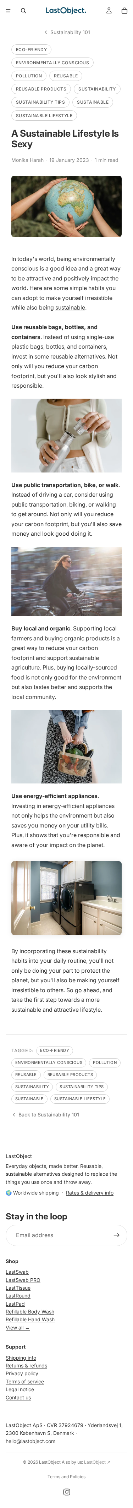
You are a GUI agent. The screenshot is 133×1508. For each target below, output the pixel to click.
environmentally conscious (52, 62)
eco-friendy (31, 49)
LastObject (50, 1462)
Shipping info (21, 1358)
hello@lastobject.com (30, 1441)
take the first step (34, 999)
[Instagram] (66, 1492)
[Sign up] (116, 1235)
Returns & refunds (26, 1365)
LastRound (18, 1296)
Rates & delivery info (89, 1193)
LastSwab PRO (23, 1280)
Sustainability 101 (70, 32)
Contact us (18, 1397)
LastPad (15, 1304)
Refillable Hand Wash (30, 1320)
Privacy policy (22, 1374)
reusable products (41, 89)
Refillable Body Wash (30, 1312)
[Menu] (8, 10)
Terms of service (25, 1381)
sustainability (97, 89)
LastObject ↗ (97, 1462)
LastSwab (17, 1272)
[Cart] (124, 10)
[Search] (23, 10)
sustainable (93, 102)
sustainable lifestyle (44, 115)
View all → (18, 1327)
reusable (66, 75)
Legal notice (20, 1390)
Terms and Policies (66, 1476)
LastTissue (18, 1288)
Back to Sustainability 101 (48, 1114)
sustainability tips (40, 102)
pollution (29, 75)
